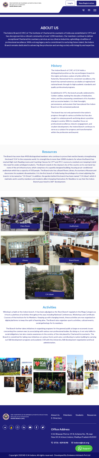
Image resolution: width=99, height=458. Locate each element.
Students (79, 415)
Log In (70, 3)
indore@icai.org (81, 442)
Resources (91, 415)
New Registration (86, 3)
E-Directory (56, 418)
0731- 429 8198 (61, 442)
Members (67, 415)
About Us (55, 415)
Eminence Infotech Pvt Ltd (78, 455)
